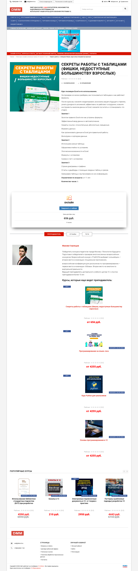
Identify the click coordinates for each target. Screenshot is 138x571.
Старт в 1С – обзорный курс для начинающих (114, 500)
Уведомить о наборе (69, 208)
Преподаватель (54, 234)
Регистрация (75, 552)
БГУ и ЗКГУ (120, 21)
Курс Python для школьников (94, 396)
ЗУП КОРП (110, 21)
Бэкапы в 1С (23, 499)
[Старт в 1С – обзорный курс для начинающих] (114, 487)
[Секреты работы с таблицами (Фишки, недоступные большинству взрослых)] (94, 295)
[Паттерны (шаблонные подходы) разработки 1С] (84, 487)
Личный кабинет (77, 546)
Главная (12, 56)
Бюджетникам (16, 24)
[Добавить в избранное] (83, 287)
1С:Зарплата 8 (80, 21)
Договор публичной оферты (49, 549)
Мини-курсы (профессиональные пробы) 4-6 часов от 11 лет (32, 56)
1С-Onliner (41, 566)
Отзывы (73, 234)
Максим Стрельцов (70, 246)
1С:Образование (36, 568)
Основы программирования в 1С (94, 440)
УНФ (89, 17)
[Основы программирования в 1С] (94, 428)
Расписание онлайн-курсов (63, 1)
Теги (87, 234)
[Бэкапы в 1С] (24, 487)
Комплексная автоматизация (104, 17)
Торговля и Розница (66, 21)
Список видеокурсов (46, 1)
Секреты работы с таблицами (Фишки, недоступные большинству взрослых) (94, 307)
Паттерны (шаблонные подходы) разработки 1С (84, 500)
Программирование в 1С (30, 17)
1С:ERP (13, 21)
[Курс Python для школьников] (94, 384)
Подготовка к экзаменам (51, 17)
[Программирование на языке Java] (94, 339)
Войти (73, 549)
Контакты (44, 559)
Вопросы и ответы (46, 546)
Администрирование (71, 17)
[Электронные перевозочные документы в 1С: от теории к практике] (54, 487)
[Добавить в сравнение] (98, 287)
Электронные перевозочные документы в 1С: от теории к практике (54, 501)
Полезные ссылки (47, 552)
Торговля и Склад (49, 21)
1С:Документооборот (96, 21)
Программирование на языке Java (94, 351)
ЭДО (83, 17)
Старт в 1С (14, 17)
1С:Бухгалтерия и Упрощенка (29, 21)
